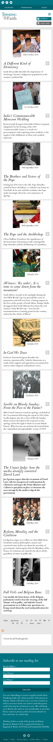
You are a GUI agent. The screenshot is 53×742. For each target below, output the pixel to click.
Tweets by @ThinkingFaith (15, 638)
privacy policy (23, 711)
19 (17, 623)
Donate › (44, 19)
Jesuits (44, 7)
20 (22, 623)
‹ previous (14, 620)
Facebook (6, 2)
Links (12, 739)
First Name (8, 673)
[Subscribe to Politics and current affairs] (3, 631)
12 (27, 620)
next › (32, 623)
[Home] (9, 16)
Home (5, 739)
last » (39, 623)
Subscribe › (45, 23)
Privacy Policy (22, 739)
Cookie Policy (35, 739)
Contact (45, 739)
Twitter (10, 2)
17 (49, 620)
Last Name (8, 679)
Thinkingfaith (26, 7)
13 (31, 620)
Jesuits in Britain (36, 721)
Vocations (9, 7)
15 (40, 620)
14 (36, 620)
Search (2, 2)
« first (5, 620)
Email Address (10, 666)
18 (13, 623)
